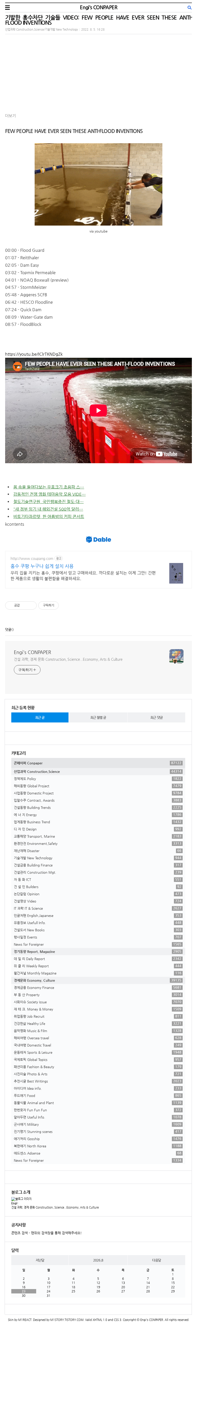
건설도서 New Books (97, 930)
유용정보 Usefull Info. (97, 923)
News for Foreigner (97, 944)
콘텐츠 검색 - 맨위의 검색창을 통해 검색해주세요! (46, 1233)
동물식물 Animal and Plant (97, 1103)
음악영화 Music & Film (97, 1031)
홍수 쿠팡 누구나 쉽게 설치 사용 (42, 566)
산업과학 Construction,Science (97, 771)
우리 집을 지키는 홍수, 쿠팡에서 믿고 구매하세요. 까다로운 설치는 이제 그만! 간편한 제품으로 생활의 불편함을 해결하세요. (83, 575)
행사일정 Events (97, 937)
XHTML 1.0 (100, 1319)
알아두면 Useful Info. (97, 1117)
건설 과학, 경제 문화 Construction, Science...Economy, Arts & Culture (68, 659)
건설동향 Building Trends (97, 807)
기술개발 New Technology (97, 858)
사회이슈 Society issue (97, 1002)
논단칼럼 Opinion (97, 894)
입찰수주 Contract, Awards (97, 800)
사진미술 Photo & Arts (97, 1074)
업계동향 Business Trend (97, 822)
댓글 (8, 629)
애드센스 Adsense (97, 1153)
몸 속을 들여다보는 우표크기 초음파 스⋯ (48, 487)
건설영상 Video (97, 901)
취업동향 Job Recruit (97, 1016)
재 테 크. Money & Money (97, 1009)
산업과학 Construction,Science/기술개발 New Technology (41, 29)
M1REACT (25, 1319)
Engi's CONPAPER (98, 7)
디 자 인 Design (97, 829)
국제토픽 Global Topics (97, 1059)
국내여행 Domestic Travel (97, 1045)
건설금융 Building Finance (97, 865)
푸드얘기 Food (97, 1095)
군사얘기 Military (97, 1124)
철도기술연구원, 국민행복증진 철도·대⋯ (48, 501)
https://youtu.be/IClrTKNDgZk (34, 354)
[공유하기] (24, 605)
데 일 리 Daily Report (97, 959)
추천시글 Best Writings (97, 1081)
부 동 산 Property (97, 995)
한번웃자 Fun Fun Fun (97, 1110)
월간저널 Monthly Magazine (97, 973)
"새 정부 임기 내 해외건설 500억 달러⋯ (48, 509)
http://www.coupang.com (32, 558)
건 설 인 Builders (97, 886)
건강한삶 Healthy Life (97, 1023)
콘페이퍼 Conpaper (97, 763)
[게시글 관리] (31, 605)
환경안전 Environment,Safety (97, 843)
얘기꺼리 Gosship (97, 1139)
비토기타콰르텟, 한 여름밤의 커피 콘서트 (48, 516)
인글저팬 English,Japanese (97, 915)
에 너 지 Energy (97, 814)
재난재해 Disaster (97, 850)
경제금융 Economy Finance (97, 987)
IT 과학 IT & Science (97, 908)
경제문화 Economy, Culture (97, 980)
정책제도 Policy (97, 778)
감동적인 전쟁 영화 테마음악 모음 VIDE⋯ (49, 494)
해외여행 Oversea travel (97, 1038)
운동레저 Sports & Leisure (97, 1052)
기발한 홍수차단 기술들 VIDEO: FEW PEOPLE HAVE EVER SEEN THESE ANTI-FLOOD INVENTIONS (98, 20)
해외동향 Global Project (97, 786)
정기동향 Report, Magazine (97, 951)
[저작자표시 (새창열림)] (61, 605)
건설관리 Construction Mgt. (97, 872)
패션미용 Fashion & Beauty (97, 1067)
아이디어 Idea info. (97, 1088)
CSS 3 (117, 1319)
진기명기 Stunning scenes (97, 1131)
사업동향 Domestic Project (97, 793)
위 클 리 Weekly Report (97, 966)
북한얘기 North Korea (97, 1146)
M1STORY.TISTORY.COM (67, 1319)
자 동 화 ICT (97, 879)
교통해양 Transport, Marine (97, 836)
